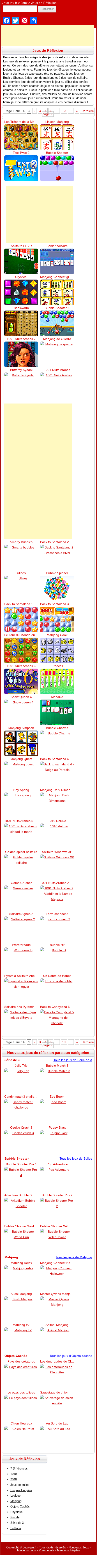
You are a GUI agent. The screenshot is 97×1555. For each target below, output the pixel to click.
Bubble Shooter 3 (57, 308)
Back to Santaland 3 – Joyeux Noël (57, 604)
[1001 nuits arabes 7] (21, 354)
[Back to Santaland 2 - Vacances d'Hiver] (57, 557)
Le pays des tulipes (21, 1392)
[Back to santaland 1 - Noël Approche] (21, 619)
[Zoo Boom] (57, 1112)
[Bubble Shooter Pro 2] (57, 1210)
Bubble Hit (57, 945)
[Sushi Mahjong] (21, 1309)
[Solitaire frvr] (21, 261)
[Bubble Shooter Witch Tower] (57, 1241)
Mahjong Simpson (21, 728)
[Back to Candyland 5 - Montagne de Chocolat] (57, 1022)
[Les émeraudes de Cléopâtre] (57, 1377)
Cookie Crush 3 (21, 1127)
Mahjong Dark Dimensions (57, 790)
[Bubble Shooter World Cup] (21, 1241)
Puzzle (14, 1517)
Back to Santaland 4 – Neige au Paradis (57, 759)
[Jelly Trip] (21, 1081)
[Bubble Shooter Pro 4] (21, 1179)
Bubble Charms (57, 728)
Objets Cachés (20, 1506)
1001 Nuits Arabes (57, 370)
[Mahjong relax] (21, 1278)
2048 (13, 1479)
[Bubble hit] (57, 960)
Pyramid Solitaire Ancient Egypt (21, 976)
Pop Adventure (57, 1164)
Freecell (57, 666)
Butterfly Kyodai (21, 370)
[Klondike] (57, 712)
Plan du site (46, 1550)
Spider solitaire (57, 246)
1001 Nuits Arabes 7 (21, 339)
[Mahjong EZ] (21, 1340)
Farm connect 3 (57, 914)
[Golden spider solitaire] (21, 867)
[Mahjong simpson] (21, 743)
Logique (15, 1495)
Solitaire (15, 1528)
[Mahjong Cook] (57, 650)
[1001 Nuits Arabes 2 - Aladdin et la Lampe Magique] (57, 898)
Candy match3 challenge (21, 1096)
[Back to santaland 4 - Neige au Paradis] (57, 774)
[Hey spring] (21, 805)
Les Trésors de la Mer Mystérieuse (21, 121)
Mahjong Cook (57, 635)
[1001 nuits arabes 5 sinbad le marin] (21, 836)
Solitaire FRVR (21, 246)
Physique (16, 1512)
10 (64, 111)
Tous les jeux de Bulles (76, 1158)
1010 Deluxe (57, 821)
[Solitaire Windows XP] (57, 867)
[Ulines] (21, 588)
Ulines (21, 573)
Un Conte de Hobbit (57, 976)
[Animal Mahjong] (57, 1340)
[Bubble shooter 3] (57, 323)
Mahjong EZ (21, 1325)
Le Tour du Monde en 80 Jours (21, 635)
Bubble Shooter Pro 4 (21, 1164)
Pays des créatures (21, 1361)
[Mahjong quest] (21, 774)
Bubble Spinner (57, 573)
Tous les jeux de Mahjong (74, 1257)
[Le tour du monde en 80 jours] (21, 650)
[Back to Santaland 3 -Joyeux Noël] (57, 619)
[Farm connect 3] (57, 929)
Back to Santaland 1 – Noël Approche (21, 604)
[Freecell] (57, 681)
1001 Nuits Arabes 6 (21, 666)
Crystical (21, 277)
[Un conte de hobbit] (57, 991)
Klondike (57, 697)
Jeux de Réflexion (44, 3)
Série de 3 (17, 1522)
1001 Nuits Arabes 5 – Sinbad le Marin (21, 821)
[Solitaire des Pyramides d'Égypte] (21, 1022)
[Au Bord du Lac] (57, 1439)
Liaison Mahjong (57, 121)
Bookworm (21, 308)
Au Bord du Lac (57, 1423)
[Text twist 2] (21, 168)
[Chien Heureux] (21, 1439)
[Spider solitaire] (57, 261)
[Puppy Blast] (57, 1143)
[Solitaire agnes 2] (21, 929)
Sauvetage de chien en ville (57, 1392)
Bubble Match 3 (57, 1065)
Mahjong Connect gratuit (57, 277)
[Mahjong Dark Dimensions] (57, 805)
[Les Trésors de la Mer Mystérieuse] (21, 137)
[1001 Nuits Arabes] (57, 385)
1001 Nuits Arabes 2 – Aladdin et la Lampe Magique (57, 883)
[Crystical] (21, 292)
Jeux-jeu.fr (9, 3)
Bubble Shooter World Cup (21, 1226)
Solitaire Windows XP (57, 852)
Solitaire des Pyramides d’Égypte (21, 1007)
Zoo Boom (57, 1096)
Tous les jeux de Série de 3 (72, 1060)
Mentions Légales (68, 1550)
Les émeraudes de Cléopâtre (57, 1361)
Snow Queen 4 (21, 697)
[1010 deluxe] (57, 836)
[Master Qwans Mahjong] (57, 1309)
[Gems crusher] (21, 898)
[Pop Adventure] (57, 1179)
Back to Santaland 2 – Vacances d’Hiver (57, 542)
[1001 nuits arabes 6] (21, 681)
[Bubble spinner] (57, 588)
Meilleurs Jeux (26, 1550)
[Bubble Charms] (57, 743)
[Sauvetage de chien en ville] (57, 1408)
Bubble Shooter (57, 152)
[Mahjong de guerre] (57, 354)
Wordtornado (21, 945)
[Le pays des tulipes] (21, 1408)
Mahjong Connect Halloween (57, 1263)
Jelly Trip (21, 1065)
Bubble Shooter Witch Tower (57, 1226)
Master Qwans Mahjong (57, 1294)
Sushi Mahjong (21, 1294)
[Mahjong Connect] (57, 292)
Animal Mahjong (57, 1325)
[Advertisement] (39, 214)
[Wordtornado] (21, 960)
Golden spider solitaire (21, 852)
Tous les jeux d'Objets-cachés (71, 1356)
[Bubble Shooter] (57, 168)
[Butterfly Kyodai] (21, 385)
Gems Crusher (21, 883)
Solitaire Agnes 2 (21, 914)
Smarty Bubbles (21, 542)
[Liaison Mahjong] (57, 137)
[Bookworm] (21, 323)
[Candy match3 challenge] (21, 1112)
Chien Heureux (21, 1423)
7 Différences (19, 1468)
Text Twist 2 (21, 152)
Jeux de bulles (19, 1484)
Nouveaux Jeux (79, 1547)
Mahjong (15, 1501)
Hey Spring (21, 790)
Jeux (24, 3)
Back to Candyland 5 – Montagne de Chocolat (57, 1007)
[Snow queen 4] (21, 712)
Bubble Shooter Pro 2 (57, 1195)
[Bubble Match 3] (57, 1081)
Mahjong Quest (21, 759)
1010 (13, 1474)
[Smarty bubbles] (21, 557)
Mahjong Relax (21, 1263)
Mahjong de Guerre (57, 339)
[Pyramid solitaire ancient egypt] (21, 991)
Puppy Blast (57, 1127)
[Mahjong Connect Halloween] (57, 1278)
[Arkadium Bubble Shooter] (21, 1210)
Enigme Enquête (21, 1490)
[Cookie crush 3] (21, 1143)
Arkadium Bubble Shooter (21, 1195)
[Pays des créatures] (21, 1377)
